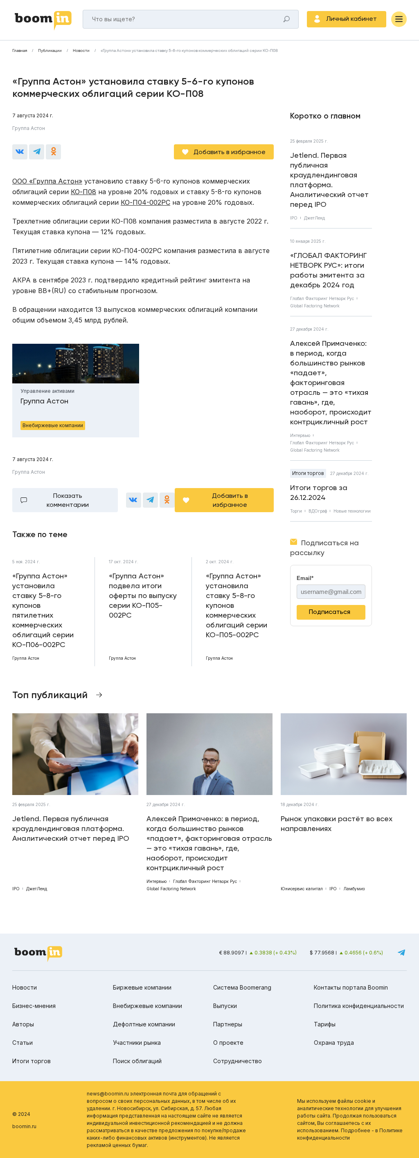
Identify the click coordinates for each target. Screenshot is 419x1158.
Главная (19, 51)
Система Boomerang (242, 987)
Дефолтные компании (144, 1024)
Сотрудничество (237, 1060)
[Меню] (399, 19)
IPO (293, 218)
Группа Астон (28, 128)
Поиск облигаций (137, 1060)
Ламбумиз (354, 889)
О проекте (228, 1042)
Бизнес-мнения (34, 1005)
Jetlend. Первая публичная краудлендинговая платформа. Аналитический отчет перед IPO (329, 179)
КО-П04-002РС (145, 202)
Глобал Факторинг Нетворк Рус (322, 298)
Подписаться (329, 612)
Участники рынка (137, 1042)
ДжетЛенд (314, 218)
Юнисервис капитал (302, 889)
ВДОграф (318, 511)
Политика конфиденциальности (359, 1005)
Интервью (300, 435)
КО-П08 (83, 192)
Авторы (23, 1024)
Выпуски (225, 1005)
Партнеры (227, 1024)
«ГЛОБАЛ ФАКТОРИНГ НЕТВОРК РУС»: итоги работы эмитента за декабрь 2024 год (328, 270)
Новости (81, 51)
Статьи (22, 1042)
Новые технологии (352, 511)
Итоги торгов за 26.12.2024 (318, 492)
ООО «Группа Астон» (47, 181)
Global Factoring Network (315, 306)
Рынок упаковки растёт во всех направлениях (336, 823)
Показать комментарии (68, 500)
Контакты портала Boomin (351, 987)
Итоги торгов (308, 473)
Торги (296, 511)
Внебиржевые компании (147, 1005)
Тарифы (325, 1024)
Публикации (50, 51)
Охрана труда (334, 1042)
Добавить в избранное (230, 152)
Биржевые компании (142, 987)
